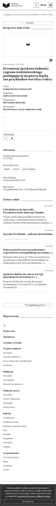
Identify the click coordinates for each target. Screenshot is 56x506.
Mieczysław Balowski (14, 102)
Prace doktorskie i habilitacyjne (17, 361)
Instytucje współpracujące (15, 426)
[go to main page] (13, 6)
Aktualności (9, 337)
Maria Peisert (10, 109)
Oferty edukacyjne (11, 399)
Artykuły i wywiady (12, 343)
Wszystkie (7, 353)
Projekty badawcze (12, 357)
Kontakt (6, 434)
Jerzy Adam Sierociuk (30, 109)
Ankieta (6, 447)
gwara (16, 169)
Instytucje (7, 465)
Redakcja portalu (10, 422)
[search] (36, 5)
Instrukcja (7, 442)
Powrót (30, 23)
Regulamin (8, 438)
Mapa (5, 461)
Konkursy (7, 365)
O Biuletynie (8, 418)
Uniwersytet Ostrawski (15, 96)
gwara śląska (29, 169)
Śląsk (6, 169)
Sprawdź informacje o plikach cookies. (34, 496)
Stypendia (7, 403)
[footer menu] (5, 325)
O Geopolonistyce (11, 457)
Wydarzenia (9, 331)
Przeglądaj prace (35, 305)
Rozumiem (28, 501)
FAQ (5, 430)
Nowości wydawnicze (13, 384)
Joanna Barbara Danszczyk (17, 89)
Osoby (6, 469)
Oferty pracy (9, 407)
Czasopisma (8, 380)
